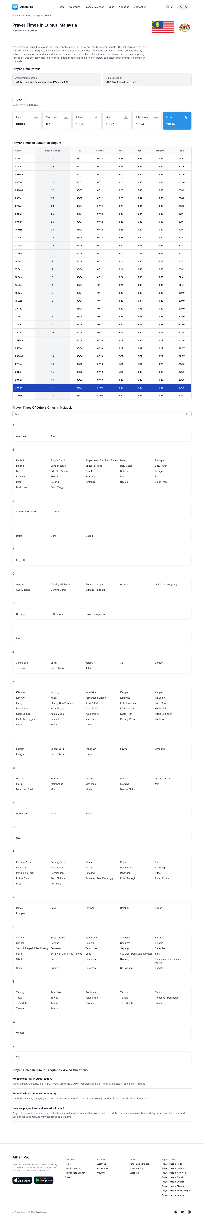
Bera (122, 476)
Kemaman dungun (96, 697)
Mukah (89, 789)
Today (19, 99)
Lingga (20, 754)
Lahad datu (57, 748)
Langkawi (91, 748)
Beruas (159, 476)
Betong (55, 481)
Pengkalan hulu (25, 872)
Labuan (20, 748)
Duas (111, 6)
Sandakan (125, 937)
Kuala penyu (92, 713)
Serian (19, 953)
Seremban (160, 948)
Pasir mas (21, 867)
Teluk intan (92, 997)
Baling (123, 460)
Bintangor (91, 481)
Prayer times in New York (174, 1172)
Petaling (90, 872)
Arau (53, 436)
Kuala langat (127, 708)
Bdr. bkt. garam (59, 471)
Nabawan (21, 813)
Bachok (20, 460)
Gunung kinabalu (95, 589)
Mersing (124, 783)
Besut (19, 481)
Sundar (159, 967)
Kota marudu (162, 703)
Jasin (54, 662)
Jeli (122, 662)
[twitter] (182, 1212)
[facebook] (175, 1212)
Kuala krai (91, 708)
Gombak (125, 584)
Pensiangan (57, 872)
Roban (158, 907)
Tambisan (56, 992)
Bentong (90, 476)
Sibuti (19, 959)
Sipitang (124, 959)
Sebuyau (90, 942)
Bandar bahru (58, 465)
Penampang (127, 867)
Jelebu (89, 662)
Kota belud (92, 703)
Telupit (124, 997)
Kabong (55, 692)
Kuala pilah (126, 713)
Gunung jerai (58, 589)
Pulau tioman (162, 878)
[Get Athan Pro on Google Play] (43, 1180)
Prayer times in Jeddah (173, 1181)
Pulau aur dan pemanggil (100, 878)
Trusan (158, 1002)
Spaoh (54, 967)
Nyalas (89, 813)
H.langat (21, 614)
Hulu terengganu (95, 614)
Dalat (19, 535)
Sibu (157, 953)
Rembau (124, 907)
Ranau (19, 907)
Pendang (160, 867)
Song (19, 967)
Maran (54, 778)
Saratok (159, 937)
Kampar (124, 692)
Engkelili (21, 560)
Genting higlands (60, 584)
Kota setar (22, 708)
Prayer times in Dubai (172, 1177)
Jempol (159, 662)
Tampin (124, 992)
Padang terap (58, 862)
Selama (159, 942)
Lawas (123, 748)
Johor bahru (58, 668)
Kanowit (20, 697)
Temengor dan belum (167, 997)
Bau (18, 471)
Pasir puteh (57, 867)
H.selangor (57, 614)
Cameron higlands (26, 511)
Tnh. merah (126, 1002)
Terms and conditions (140, 1163)
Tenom (54, 1002)
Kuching (159, 719)
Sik (52, 959)
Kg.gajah (160, 697)
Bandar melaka (94, 465)
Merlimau (91, 783)
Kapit (54, 697)
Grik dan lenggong (166, 584)
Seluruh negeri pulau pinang (32, 948)
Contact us (140, 6)
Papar (123, 862)
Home (61, 6)
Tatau (19, 997)
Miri (157, 783)
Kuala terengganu (26, 719)
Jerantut (21, 668)
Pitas (158, 872)
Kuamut (55, 719)
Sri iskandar (127, 967)
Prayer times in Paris (172, 1163)
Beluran (55, 476)
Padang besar (24, 862)
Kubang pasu (127, 719)
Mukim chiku (127, 789)
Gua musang (23, 589)
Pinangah (125, 872)
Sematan (56, 948)
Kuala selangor (163, 713)
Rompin (20, 913)
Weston (20, 1032)
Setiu (88, 953)
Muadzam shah (24, 789)
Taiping (20, 992)
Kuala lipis (161, 708)
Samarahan (92, 937)
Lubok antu (57, 754)
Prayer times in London (173, 1168)
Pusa (19, 883)
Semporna (91, 948)
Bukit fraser (161, 481)
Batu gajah (126, 465)
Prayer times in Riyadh (173, 1186)
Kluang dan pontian (62, 703)
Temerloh (21, 1002)
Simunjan (91, 959)
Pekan (89, 867)
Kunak (89, 724)
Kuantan (90, 719)
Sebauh (55, 942)
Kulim (54, 724)
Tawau (54, 997)
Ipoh (18, 638)
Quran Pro (134, 1172)
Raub (53, 907)
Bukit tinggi (57, 487)
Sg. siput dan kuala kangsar (136, 953)
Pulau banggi (127, 878)
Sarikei (20, 942)
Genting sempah (95, 584)
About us (124, 6)
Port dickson (58, 878)
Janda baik (22, 662)
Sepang (124, 948)
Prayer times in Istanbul (173, 1195)
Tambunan (91, 992)
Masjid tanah (162, 778)
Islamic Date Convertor (76, 1172)
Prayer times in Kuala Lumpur (176, 1190)
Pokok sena (23, 878)
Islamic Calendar (94, 6)
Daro (53, 535)
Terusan (90, 1002)
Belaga (159, 471)
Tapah (158, 992)
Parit (157, 862)
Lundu (89, 754)
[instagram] (189, 1212)
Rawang (90, 907)
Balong (20, 465)
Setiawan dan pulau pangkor (67, 953)
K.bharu (20, 692)
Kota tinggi (57, 708)
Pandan (90, 862)
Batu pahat (161, 465)
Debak (89, 535)
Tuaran (20, 1008)
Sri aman (91, 967)
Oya (18, 837)
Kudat (19, 724)
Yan (18, 1056)
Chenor (55, 511)
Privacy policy (136, 1168)
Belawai (20, 476)
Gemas (20, 584)
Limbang (160, 748)
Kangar (159, 692)
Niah (53, 813)
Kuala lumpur (23, 713)
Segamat (125, 942)
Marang (90, 778)
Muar (53, 789)
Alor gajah (22, 436)
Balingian (160, 460)
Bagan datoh (58, 460)
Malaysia (37, 15)
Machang (21, 778)
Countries (74, 6)
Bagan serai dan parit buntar (102, 460)
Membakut (57, 783)
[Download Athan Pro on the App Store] (22, 1180)
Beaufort (90, 471)
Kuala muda (57, 713)
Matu (19, 783)
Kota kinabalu (128, 703)
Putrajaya (56, 883)
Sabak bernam (59, 937)
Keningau (125, 697)
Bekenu (124, 471)
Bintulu (124, 481)
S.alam (20, 937)
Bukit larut (22, 487)
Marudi (124, 778)
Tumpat (55, 1008)
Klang (19, 703)
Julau (89, 668)
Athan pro (26, 6)
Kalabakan (91, 692)
